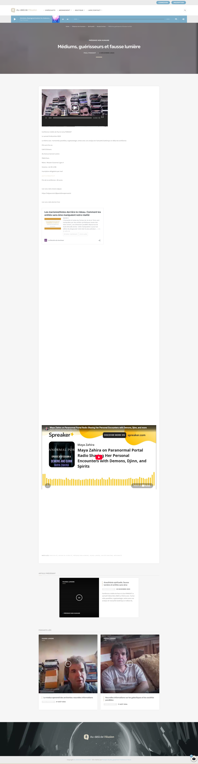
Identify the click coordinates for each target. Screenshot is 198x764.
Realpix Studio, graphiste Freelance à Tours (116, 760)
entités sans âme (107, 555)
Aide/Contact (94, 10)
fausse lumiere (101, 26)
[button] (75, 108)
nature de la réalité (65, 555)
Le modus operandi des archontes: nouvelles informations (68, 697)
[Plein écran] (102, 118)
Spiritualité (91, 26)
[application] (75, 107)
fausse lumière (95, 555)
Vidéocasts (50, 10)
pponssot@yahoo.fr (48, 176)
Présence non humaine (78, 26)
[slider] (72, 117)
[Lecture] (46, 118)
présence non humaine (81, 555)
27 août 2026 (61, 702)
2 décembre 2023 (106, 53)
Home (67, 26)
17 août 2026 (122, 704)
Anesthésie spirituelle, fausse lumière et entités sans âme (116, 583)
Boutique (79, 10)
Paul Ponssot (90, 53)
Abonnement (64, 10)
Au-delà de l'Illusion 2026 (82, 760)
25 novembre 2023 (123, 589)
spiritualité (54, 555)
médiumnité (118, 555)
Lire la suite (109, 606)
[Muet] (99, 118)
